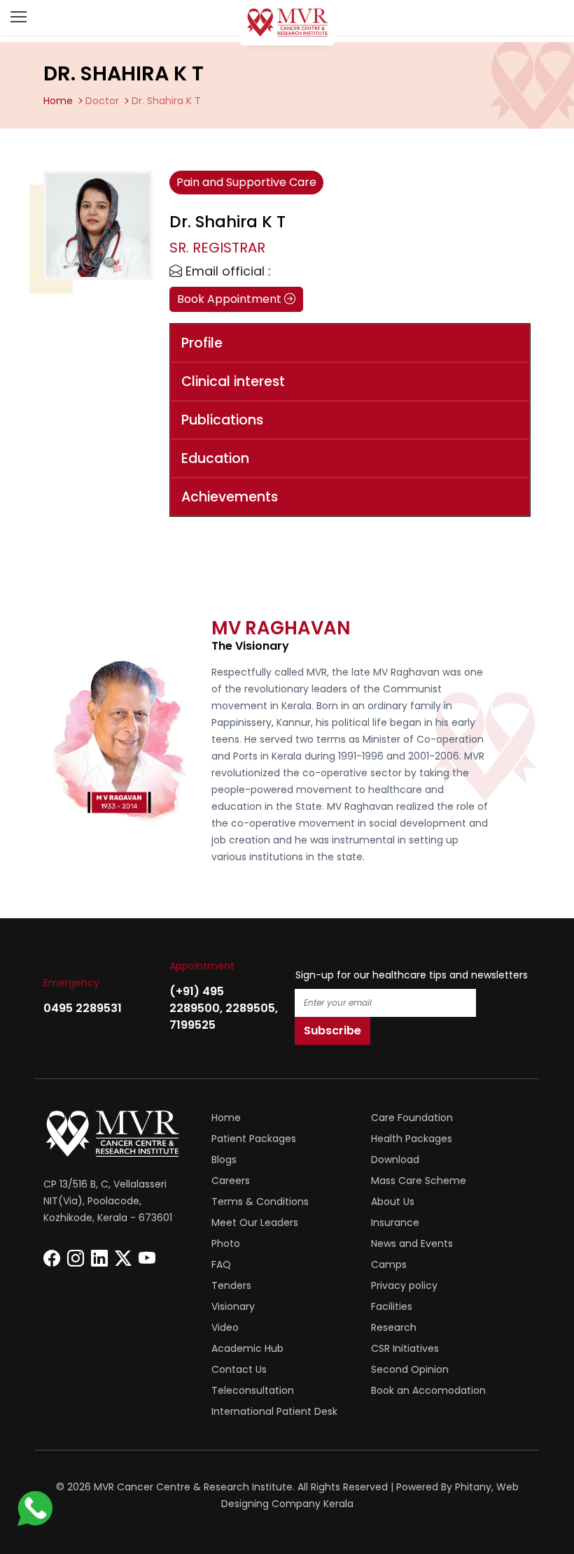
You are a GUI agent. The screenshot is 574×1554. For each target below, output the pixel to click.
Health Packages (411, 1139)
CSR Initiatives (405, 1348)
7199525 (192, 1025)
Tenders (231, 1285)
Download (395, 1160)
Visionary (233, 1306)
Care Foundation (412, 1118)
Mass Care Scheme (418, 1181)
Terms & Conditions (260, 1202)
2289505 (250, 1008)
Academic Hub (247, 1348)
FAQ (221, 1264)
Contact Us (239, 1369)
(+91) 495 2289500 (196, 999)
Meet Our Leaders (254, 1222)
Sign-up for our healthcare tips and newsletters (411, 975)
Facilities (391, 1306)
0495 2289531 (82, 1008)
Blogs (224, 1160)
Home (58, 101)
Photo (225, 1243)
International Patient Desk (274, 1411)
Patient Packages (253, 1139)
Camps (389, 1264)
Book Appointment (230, 299)
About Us (392, 1202)
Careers (230, 1181)
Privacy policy (404, 1285)
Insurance (395, 1222)
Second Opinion (410, 1369)
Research (393, 1327)
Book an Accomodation (428, 1390)
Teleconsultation (252, 1390)
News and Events (412, 1243)
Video (225, 1327)
